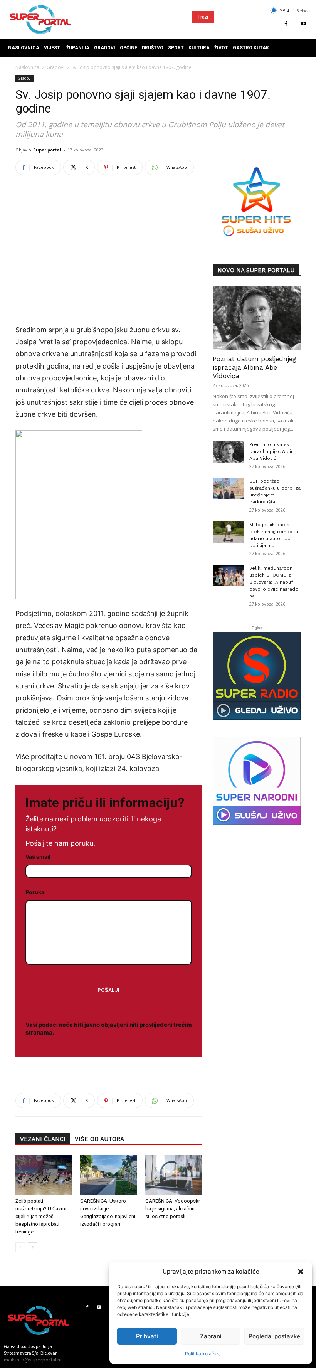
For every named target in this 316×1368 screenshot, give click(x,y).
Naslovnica (27, 67)
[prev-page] (20, 1247)
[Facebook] (286, 23)
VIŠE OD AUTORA (99, 1139)
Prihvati (147, 1336)
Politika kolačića (203, 1353)
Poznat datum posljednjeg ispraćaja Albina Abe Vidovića (254, 367)
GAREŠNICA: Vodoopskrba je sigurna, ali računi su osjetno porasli (172, 1208)
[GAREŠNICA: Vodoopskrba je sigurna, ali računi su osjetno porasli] (173, 1174)
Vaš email (37, 856)
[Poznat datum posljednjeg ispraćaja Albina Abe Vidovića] (257, 318)
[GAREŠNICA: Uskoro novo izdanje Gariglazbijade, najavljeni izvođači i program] (108, 1174)
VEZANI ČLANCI (43, 1139)
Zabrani (211, 1336)
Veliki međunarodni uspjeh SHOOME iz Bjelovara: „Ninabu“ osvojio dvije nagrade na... (273, 582)
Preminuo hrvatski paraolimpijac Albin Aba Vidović (271, 451)
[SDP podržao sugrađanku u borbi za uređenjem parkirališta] (228, 488)
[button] (300, 1271)
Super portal (47, 150)
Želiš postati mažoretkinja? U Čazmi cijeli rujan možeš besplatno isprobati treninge (40, 1216)
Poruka (34, 892)
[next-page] (32, 1247)
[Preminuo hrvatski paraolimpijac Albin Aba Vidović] (228, 452)
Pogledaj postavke (274, 1336)
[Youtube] (303, 23)
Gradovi (55, 67)
